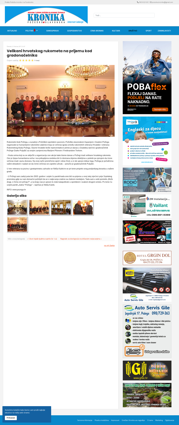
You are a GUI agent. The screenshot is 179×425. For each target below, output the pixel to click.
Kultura (116, 30)
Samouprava (52, 30)
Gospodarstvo (74, 30)
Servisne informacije (84, 420)
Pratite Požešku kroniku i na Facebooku (19, 2)
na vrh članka (109, 245)
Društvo (133, 30)
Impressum (115, 420)
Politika (29, 30)
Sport (149, 30)
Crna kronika (97, 30)
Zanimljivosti (164, 30)
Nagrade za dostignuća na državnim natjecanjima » (81, 238)
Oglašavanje (169, 420)
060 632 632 (144, 2)
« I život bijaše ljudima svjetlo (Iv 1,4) (42, 238)
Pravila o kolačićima (102, 420)
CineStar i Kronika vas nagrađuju (133, 420)
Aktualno (12, 30)
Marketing (159, 420)
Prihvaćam (11, 417)
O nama (150, 420)
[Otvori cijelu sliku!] (61, 101)
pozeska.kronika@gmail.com (162, 2)
